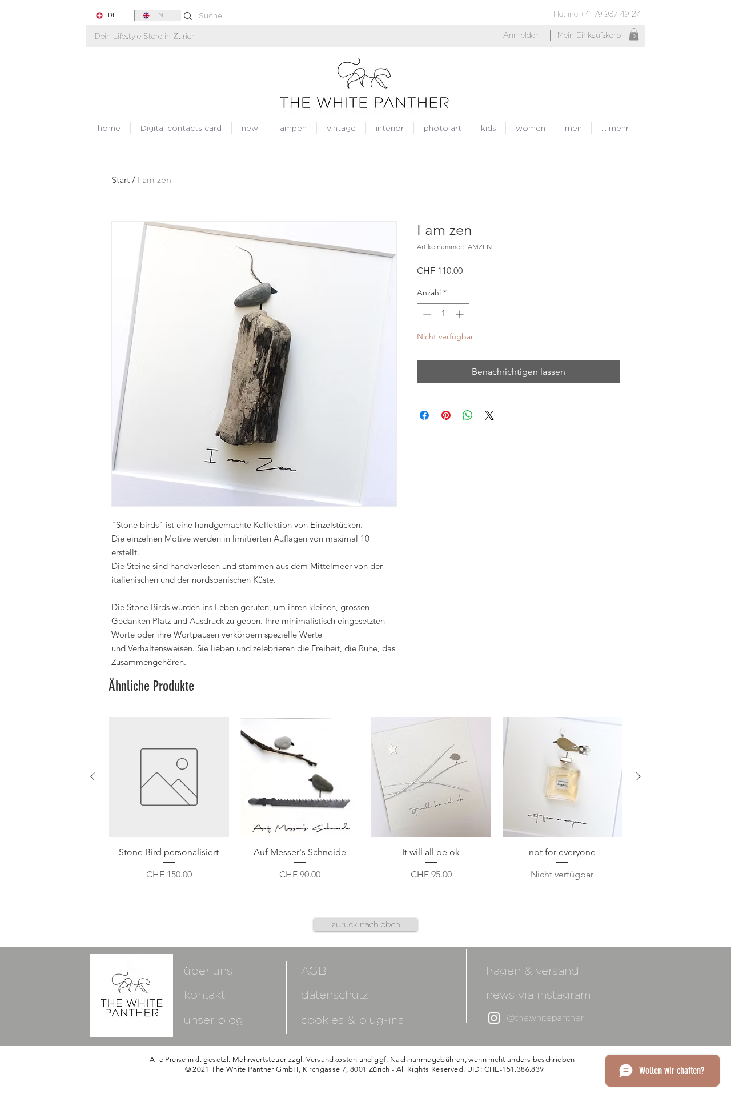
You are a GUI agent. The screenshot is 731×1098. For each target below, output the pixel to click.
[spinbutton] (443, 314)
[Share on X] (489, 415)
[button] (145, 36)
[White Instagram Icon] (494, 1018)
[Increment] (460, 314)
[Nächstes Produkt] (638, 776)
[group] (365, 805)
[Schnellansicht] (169, 777)
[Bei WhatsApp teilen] (468, 415)
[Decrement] (426, 314)
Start (120, 179)
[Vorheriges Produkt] (92, 776)
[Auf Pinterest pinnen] (446, 415)
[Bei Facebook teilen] (424, 415)
